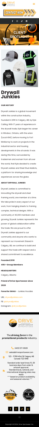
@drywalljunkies (11, 301)
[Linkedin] (26, 21)
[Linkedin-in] (28, 409)
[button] (34, 4)
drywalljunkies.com (14, 297)
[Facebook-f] (12, 21)
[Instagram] (17, 21)
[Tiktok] (22, 21)
